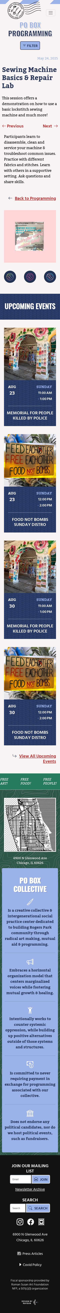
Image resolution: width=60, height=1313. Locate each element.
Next (48, 126)
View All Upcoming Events (37, 758)
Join (43, 1179)
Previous (15, 126)
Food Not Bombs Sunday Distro (30, 522)
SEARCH (30, 1199)
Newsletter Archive (30, 1189)
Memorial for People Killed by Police (30, 415)
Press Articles (32, 1253)
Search (41, 1208)
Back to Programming (35, 198)
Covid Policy (32, 1264)
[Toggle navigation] (50, 12)
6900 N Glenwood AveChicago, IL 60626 (30, 860)
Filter (32, 45)
